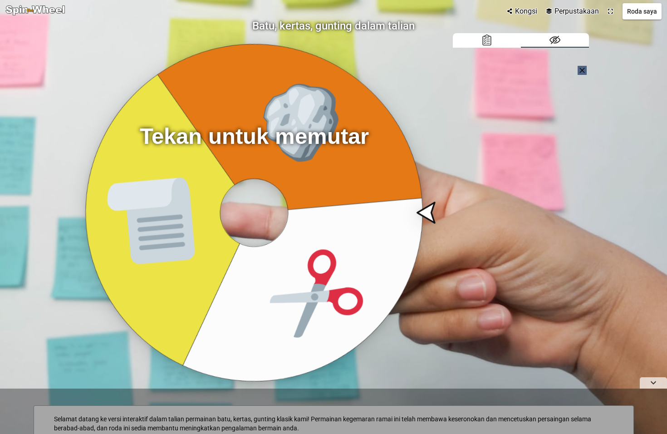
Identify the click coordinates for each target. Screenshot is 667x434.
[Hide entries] (555, 40)
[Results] (487, 40)
